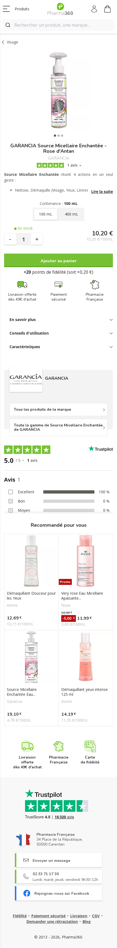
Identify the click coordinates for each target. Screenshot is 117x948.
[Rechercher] (8, 25)
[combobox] (58, 25)
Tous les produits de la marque (42, 409)
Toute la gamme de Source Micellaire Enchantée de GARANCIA (58, 427)
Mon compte (94, 9)
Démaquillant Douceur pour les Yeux (31, 596)
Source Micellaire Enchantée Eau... (22, 692)
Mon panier (107, 9)
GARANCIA (58, 158)
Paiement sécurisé (48, 915)
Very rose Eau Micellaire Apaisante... (82, 596)
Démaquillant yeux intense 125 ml (84, 692)
